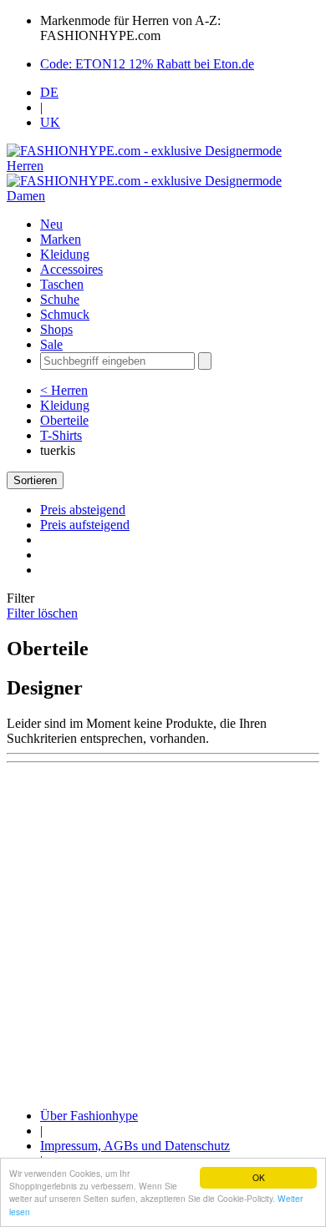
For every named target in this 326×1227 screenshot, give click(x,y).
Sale (51, 344)
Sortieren (35, 480)
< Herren (64, 390)
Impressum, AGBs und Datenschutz (135, 1146)
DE (49, 92)
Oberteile (64, 420)
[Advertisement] (163, 932)
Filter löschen (42, 613)
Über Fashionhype (89, 1115)
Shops (56, 329)
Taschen (62, 284)
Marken (60, 239)
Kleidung (64, 254)
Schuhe (59, 299)
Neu (51, 224)
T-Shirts (61, 435)
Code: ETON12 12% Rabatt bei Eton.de (147, 64)
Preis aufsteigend (85, 525)
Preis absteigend (82, 509)
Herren (25, 166)
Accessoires (71, 269)
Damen (26, 196)
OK (258, 1177)
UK (50, 122)
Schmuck (64, 314)
